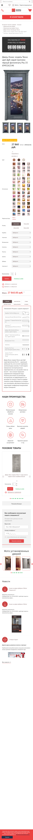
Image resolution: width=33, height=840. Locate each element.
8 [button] (22, 498)
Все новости (5, 662)
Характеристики (17, 301)
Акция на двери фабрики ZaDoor (18, 604)
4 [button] (15, 498)
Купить (7, 278)
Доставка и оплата (7, 304)
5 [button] (17, 498)
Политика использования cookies (23, 834)
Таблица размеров (17, 304)
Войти (16, 5)
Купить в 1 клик (18, 278)
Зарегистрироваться (26, 5)
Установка (26, 304)
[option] (16, 95)
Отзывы (26, 301)
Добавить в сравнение (11, 284)
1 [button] (10, 498)
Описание (7, 301)
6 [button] (19, 498)
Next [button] (30, 476)
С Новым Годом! (13, 639)
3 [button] (13, 498)
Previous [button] (3, 476)
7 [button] (21, 572)
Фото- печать (14, 218)
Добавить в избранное (11, 286)
